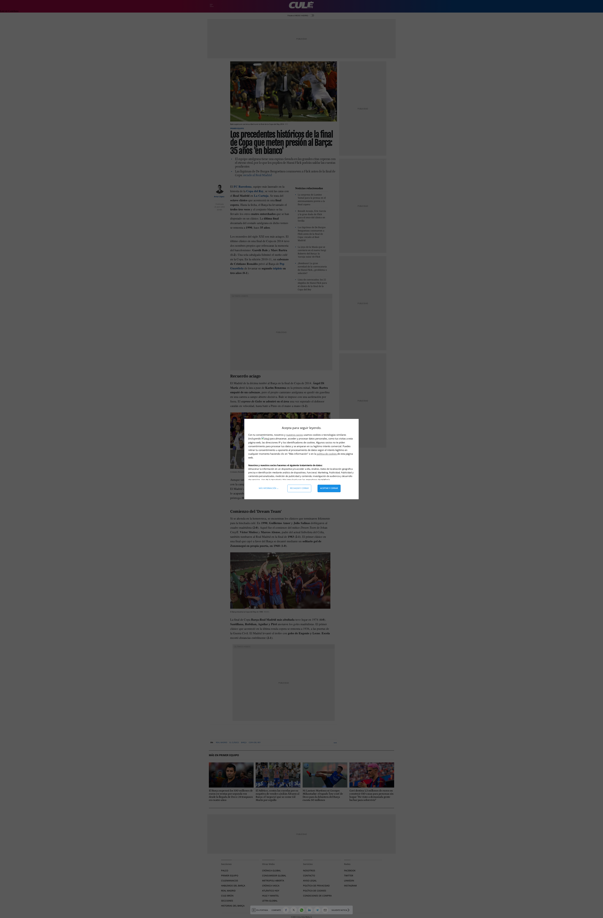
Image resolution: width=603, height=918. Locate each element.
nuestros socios (294, 434)
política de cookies (327, 453)
